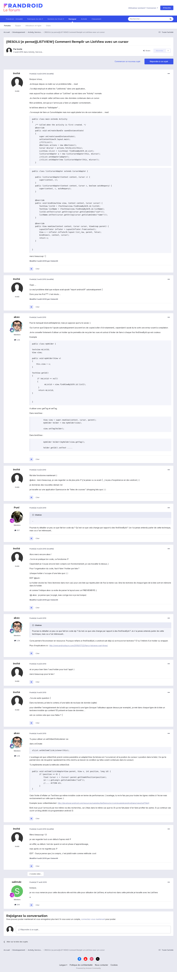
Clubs (48, 26)
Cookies (114, 965)
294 (18, 905)
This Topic (160, 19)
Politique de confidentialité (81, 965)
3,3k (18, 340)
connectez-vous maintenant (93, 919)
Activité (84, 19)
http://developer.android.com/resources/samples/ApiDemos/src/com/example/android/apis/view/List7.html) (103, 803)
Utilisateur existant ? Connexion (142, 8)
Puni (16, 507)
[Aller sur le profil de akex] (17, 326)
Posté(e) (38, 74)
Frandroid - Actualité (14, 19)
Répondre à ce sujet (159, 61)
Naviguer (72, 19)
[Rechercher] (170, 19)
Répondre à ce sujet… (30, 929)
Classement (96, 19)
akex (17, 317)
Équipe (18, 26)
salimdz (16, 882)
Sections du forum (55, 19)
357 (18, 530)
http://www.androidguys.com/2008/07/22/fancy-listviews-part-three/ (78, 645)
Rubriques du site (34, 19)
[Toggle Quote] (33, 515)
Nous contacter (101, 965)
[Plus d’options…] (168, 73)
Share (147, 51)
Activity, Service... (35, 52)
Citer (38, 269)
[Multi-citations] (31, 269)
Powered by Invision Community (88, 968)
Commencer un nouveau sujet (127, 61)
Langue (62, 965)
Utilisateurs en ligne (33, 26)
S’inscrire (167, 8)
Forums (7, 26)
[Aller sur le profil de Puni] (17, 517)
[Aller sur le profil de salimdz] (17, 891)
